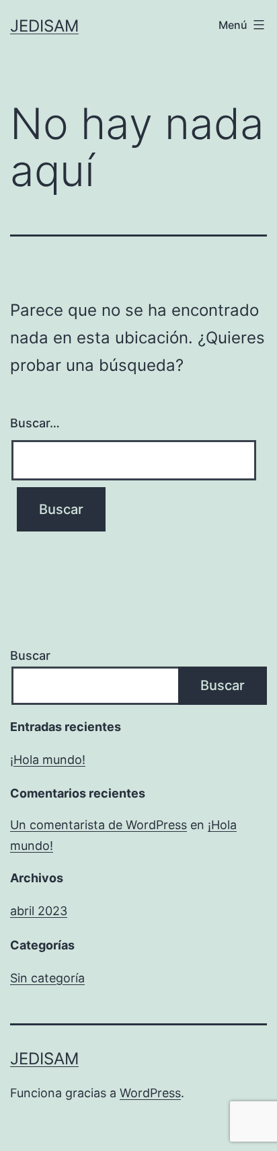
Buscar (30, 655)
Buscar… (35, 423)
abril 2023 (38, 911)
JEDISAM (44, 26)
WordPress (150, 1093)
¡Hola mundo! (47, 760)
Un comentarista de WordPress (98, 825)
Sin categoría (47, 978)
